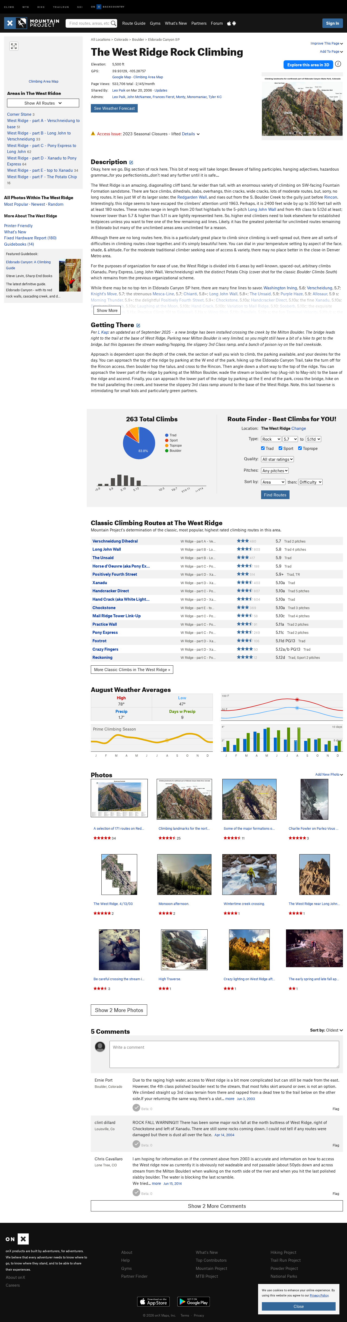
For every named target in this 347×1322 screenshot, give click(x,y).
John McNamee (139, 97)
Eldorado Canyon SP (164, 39)
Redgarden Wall (192, 197)
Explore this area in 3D (308, 64)
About (126, 1252)
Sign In (332, 23)
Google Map (121, 77)
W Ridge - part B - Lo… (198, 549)
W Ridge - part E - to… (197, 608)
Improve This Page (325, 43)
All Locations (100, 39)
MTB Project (207, 1276)
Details (188, 133)
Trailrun (61, 6)
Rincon (330, 197)
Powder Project (284, 1268)
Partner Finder (134, 1276)
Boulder (138, 39)
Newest (38, 204)
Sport (287, 448)
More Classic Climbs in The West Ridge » (132, 669)
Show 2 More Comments (217, 1206)
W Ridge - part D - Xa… (198, 574)
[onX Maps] (17, 1242)
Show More (107, 310)
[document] (299, 1299)
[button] (267, 106)
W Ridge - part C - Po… (198, 566)
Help (125, 1260)
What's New (176, 23)
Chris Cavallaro (109, 1158)
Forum (217, 23)
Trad (269, 448)
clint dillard (105, 1122)
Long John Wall (262, 209)
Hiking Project (283, 1252)
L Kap (103, 332)
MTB (26, 6)
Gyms (155, 23)
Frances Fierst (163, 97)
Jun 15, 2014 (172, 1183)
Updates (161, 90)
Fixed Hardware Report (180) (30, 237)
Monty (180, 97)
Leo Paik (119, 90)
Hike (41, 6)
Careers (13, 1285)
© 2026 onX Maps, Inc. (159, 1315)
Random (55, 204)
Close (299, 1306)
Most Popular (16, 204)
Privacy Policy (319, 1295)
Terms (185, 1315)
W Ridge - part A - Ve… (198, 541)
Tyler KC (215, 97)
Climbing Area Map (43, 81)
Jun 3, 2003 (246, 1099)
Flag (336, 1109)
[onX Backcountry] (107, 7)
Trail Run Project (286, 1260)
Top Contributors (211, 1260)
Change (298, 428)
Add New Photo (327, 774)
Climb (9, 6)
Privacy (199, 1315)
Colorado (121, 39)
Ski (80, 6)
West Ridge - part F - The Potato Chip (42, 176)
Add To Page (330, 51)
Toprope (310, 448)
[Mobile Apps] (231, 23)
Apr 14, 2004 (224, 1135)
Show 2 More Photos (119, 1010)
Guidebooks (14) (19, 244)
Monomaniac (197, 97)
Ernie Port (104, 1079)
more (229, 1098)
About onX (15, 1277)
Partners (199, 23)
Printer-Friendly (18, 225)
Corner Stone (19, 114)
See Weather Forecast (114, 108)
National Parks (284, 1276)
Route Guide (134, 23)
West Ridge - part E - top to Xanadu (40, 170)
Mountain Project (211, 1268)
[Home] (34, 23)
